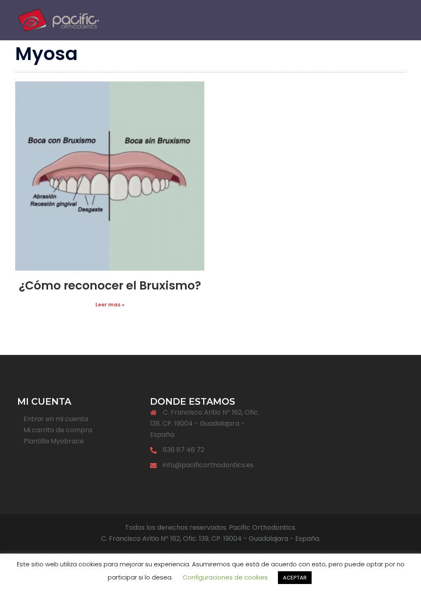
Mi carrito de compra (57, 430)
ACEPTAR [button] (295, 578)
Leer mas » (110, 304)
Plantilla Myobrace (53, 441)
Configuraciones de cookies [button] (225, 577)
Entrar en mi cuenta (55, 419)
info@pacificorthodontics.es (208, 465)
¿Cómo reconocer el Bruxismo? (110, 286)
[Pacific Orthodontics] (58, 19)
